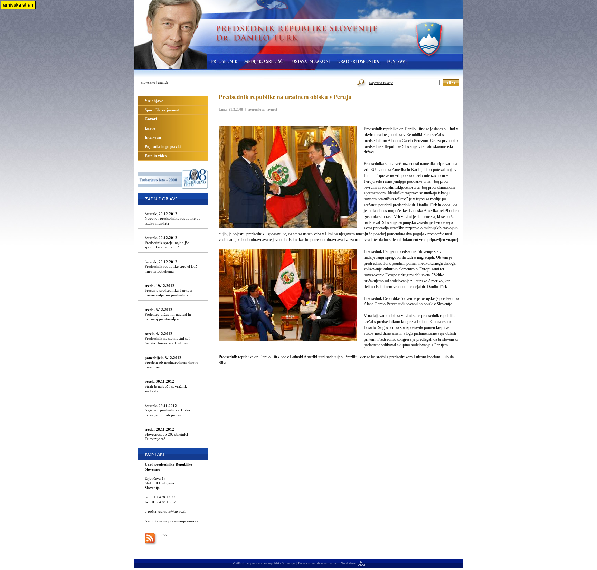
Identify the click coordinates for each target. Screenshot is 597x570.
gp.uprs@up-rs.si (172, 511)
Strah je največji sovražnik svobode (166, 386)
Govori (151, 119)
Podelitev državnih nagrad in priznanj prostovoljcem (168, 314)
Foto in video (156, 156)
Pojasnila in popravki (163, 146)
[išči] (451, 82)
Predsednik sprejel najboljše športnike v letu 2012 (167, 242)
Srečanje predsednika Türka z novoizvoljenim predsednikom (169, 290)
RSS (163, 535)
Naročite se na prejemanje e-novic (172, 521)
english (163, 82)
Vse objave (154, 100)
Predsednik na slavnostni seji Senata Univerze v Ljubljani (167, 338)
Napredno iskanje (381, 83)
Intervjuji (153, 137)
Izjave (150, 128)
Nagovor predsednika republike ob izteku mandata (173, 218)
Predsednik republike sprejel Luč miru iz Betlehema (171, 266)
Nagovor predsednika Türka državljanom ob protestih (167, 410)
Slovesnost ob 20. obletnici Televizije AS (166, 434)
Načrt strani (348, 563)
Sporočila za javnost (162, 110)
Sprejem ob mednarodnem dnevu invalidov (171, 362)
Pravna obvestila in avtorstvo (317, 563)
